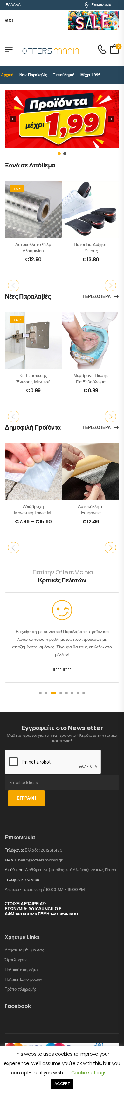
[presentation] (13, 285)
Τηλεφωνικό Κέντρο (22, 879)
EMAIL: (11, 860)
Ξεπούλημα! (63, 75)
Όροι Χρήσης (16, 960)
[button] (62, 119)
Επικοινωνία (101, 5)
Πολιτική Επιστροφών (23, 979)
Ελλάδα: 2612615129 (43, 850)
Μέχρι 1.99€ (90, 75)
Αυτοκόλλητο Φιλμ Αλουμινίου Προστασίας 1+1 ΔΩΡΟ (33, 253)
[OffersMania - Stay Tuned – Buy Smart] (51, 49)
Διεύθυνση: (14, 870)
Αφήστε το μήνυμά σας (24, 950)
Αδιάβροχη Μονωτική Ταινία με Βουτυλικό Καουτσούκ (33, 516)
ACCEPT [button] (62, 1084)
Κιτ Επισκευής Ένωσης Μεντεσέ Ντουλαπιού (33, 381)
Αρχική (7, 75)
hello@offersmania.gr (40, 860)
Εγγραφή (26, 798)
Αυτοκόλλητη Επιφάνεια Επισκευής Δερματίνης (90, 516)
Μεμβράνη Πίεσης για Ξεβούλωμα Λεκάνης (90, 381)
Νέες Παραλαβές (33, 75)
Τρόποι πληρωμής (20, 989)
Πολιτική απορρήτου (22, 969)
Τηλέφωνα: (14, 850)
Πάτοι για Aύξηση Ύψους (91, 247)
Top (17, 188)
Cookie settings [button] (89, 1072)
